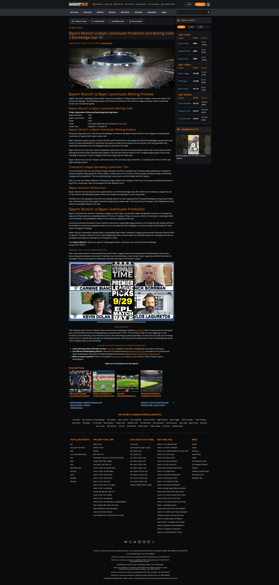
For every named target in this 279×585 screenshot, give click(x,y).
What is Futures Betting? (168, 481)
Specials (112, 12)
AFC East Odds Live (137, 461)
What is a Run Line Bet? (167, 465)
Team (194, 458)
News (164, 12)
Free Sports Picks (118, 356)
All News (72, 27)
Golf (72, 475)
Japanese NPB (75, 468)
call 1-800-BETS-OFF (163, 557)
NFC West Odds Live (138, 465)
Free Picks (125, 12)
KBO (71, 465)
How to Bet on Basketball (104, 468)
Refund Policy (198, 475)
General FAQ (197, 478)
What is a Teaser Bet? (166, 471)
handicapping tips (138, 351)
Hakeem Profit (184, 51)
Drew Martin (111, 420)
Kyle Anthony (111, 426)
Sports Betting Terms (102, 461)
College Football (77, 448)
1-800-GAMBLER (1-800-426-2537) (177, 551)
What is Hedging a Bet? (166, 505)
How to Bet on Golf (101, 481)
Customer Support (200, 465)
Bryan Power (183, 43)
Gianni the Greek (149, 420)
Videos (96, 451)
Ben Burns (76, 420)
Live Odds (138, 12)
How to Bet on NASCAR (102, 498)
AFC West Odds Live (138, 468)
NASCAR (73, 481)
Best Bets (133, 356)
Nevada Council (126, 569)
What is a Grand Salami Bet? (169, 529)
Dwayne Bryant (177, 426)
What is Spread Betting (167, 478)
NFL (71, 444)
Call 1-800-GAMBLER (148, 554)
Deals (194, 448)
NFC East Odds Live (138, 458)
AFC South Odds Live (138, 481)
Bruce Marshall (135, 420)
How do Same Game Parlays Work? (171, 488)
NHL (71, 458)
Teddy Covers (120, 423)
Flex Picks (87, 12)
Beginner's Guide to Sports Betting (108, 458)
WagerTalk (118, 578)
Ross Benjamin (158, 423)
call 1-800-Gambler (164, 572)
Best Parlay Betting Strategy (105, 505)
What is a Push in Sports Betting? (171, 495)
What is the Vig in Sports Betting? (171, 502)
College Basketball (78, 454)
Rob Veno (203, 423)
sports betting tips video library (146, 354)
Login (189, 4)
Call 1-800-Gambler (157, 564)
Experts (100, 12)
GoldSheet (152, 12)
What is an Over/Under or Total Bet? (173, 451)
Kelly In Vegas (155, 426)
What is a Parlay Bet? (166, 458)
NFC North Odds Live (138, 471)
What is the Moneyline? (167, 444)
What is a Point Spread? (167, 448)
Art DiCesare (97, 423)
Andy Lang (183, 423)
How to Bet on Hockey (102, 475)
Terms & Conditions (200, 471)
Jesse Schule (183, 59)
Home (194, 444)
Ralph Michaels (162, 420)
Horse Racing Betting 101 (104, 492)
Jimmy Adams (108, 423)
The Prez (121, 426)
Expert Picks (98, 448)
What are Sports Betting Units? (170, 492)
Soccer (80, 27)
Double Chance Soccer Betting (170, 515)
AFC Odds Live (135, 454)
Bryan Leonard (123, 420)
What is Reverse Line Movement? (170, 525)
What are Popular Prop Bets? (169, 468)
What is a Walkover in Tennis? (169, 519)
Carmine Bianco (171, 423)
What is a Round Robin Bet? (168, 475)
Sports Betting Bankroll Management (109, 502)
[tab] (181, 27)
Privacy (195, 468)
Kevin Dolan (107, 43)
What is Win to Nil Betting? (168, 498)
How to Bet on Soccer (102, 478)
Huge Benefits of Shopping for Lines (108, 515)
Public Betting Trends (102, 512)
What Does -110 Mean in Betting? (171, 522)
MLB (72, 461)
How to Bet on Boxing (102, 488)
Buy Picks (74, 12)
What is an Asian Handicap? (168, 485)
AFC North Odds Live (138, 475)
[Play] (121, 291)
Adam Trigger (184, 73)
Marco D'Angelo (187, 420)
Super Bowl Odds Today (140, 448)
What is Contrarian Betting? (169, 532)
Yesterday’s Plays (199, 461)
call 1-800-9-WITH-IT (163, 560)
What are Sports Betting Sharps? (171, 509)
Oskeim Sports (143, 426)
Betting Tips (98, 454)
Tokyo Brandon (184, 103)
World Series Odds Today (141, 485)
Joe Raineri (166, 426)
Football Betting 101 (102, 465)
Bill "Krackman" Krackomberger (93, 420)
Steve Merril (76, 423)
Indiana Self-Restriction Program (139, 561)
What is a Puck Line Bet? (167, 461)
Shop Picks (196, 454)
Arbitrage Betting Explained (105, 509)
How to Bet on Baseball (103, 471)
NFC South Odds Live (138, 478)
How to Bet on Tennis (102, 495)
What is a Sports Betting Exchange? (172, 512)
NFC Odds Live (136, 451)
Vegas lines (111, 349)
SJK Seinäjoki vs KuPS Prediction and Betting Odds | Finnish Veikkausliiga (86, 405)
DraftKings (121, 123)
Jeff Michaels (131, 426)
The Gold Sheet (184, 118)
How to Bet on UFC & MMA (104, 485)
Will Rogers (182, 81)
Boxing (73, 478)
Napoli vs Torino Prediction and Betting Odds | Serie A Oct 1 (154, 403)
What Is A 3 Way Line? (165, 454)
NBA (71, 451)
